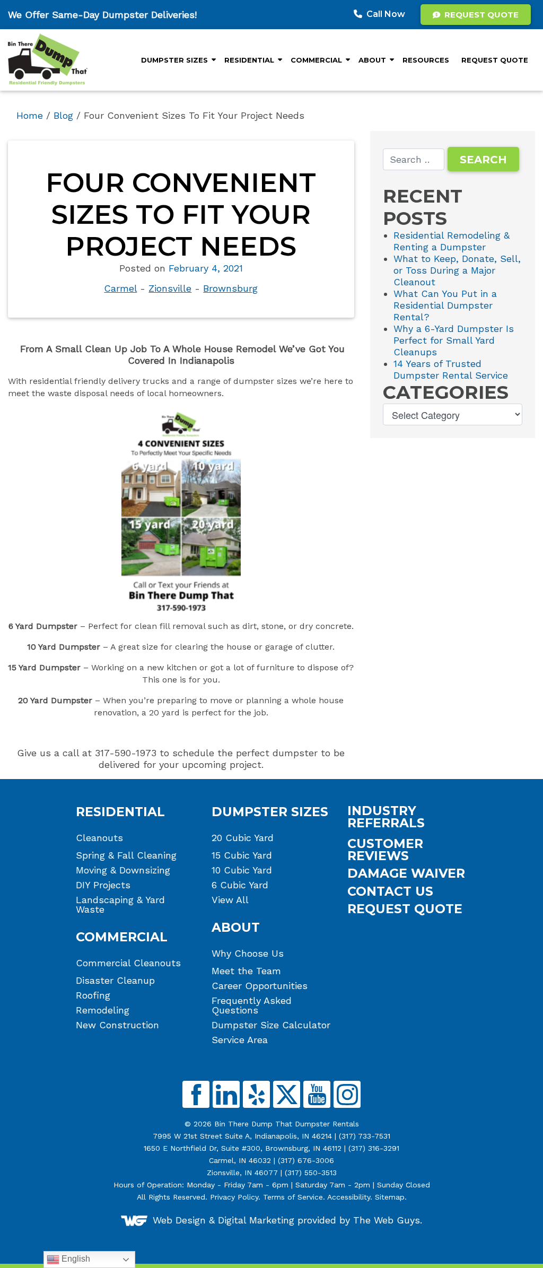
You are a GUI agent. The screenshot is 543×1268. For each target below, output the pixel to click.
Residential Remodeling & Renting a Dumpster (451, 241)
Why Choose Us (248, 953)
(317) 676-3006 (306, 1160)
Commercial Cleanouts (128, 963)
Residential (249, 60)
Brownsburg (230, 288)
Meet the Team (246, 971)
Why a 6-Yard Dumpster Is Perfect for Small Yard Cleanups (453, 340)
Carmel (120, 288)
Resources (425, 60)
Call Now (385, 14)
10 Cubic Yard (242, 870)
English (74, 1258)
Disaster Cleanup (115, 980)
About (372, 60)
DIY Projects (103, 885)
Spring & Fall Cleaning (126, 855)
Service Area (240, 1040)
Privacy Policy (234, 1197)
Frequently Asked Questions (252, 1005)
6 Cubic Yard (240, 885)
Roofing (93, 995)
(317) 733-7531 (364, 1136)
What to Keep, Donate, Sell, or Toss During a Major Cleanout (457, 270)
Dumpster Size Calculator (271, 1025)
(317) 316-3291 (373, 1148)
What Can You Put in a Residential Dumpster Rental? (445, 305)
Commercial (316, 60)
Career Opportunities (260, 986)
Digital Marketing (256, 1219)
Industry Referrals (386, 816)
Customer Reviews (385, 849)
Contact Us (390, 891)
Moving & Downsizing (123, 870)
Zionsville (169, 288)
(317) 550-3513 (311, 1172)
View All (230, 900)
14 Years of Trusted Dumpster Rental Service (450, 369)
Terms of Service (293, 1197)
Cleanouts (99, 838)
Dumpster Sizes (174, 60)
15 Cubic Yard (242, 855)
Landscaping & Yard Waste (120, 904)
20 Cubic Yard (243, 838)
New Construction (117, 1025)
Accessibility (348, 1197)
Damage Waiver (406, 873)
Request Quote (480, 15)
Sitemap (390, 1197)
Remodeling (102, 1010)
